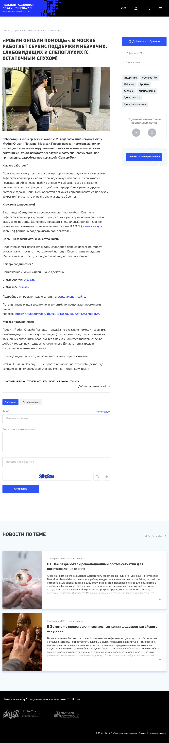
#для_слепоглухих (135, 104)
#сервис (129, 91)
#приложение (147, 91)
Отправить (20, 488)
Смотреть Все (154, 536)
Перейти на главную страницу (144, 157)
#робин (144, 84)
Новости (55, 31)
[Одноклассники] (152, 132)
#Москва (129, 84)
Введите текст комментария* (19, 429)
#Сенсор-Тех (149, 77)
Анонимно (10, 402)
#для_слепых (132, 97)
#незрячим (130, 77)
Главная (6, 31)
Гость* (5, 411)
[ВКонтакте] (136, 132)
